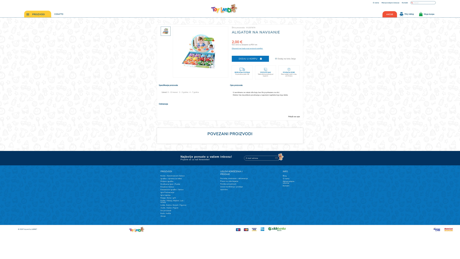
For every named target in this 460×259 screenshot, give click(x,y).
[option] (200, 52)
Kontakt (405, 3)
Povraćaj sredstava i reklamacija (234, 178)
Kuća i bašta (166, 213)
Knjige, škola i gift (168, 198)
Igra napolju (166, 195)
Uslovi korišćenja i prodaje (231, 187)
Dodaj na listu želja (286, 58)
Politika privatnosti (228, 184)
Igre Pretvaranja (167, 192)
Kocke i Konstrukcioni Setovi (173, 176)
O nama (376, 3)
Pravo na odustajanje (229, 181)
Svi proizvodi (166, 210)
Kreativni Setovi (167, 187)
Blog (285, 176)
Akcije (163, 216)
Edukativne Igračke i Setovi (172, 189)
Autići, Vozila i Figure (169, 208)
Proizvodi (38, 14)
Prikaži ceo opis (294, 117)
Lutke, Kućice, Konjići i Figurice (173, 205)
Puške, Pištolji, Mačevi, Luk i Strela (172, 201)
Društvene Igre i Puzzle (170, 184)
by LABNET (33, 229)
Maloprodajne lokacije (390, 3)
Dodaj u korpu (248, 58)
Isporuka (224, 189)
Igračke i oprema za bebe (171, 178)
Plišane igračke (167, 181)
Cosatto (58, 14)
